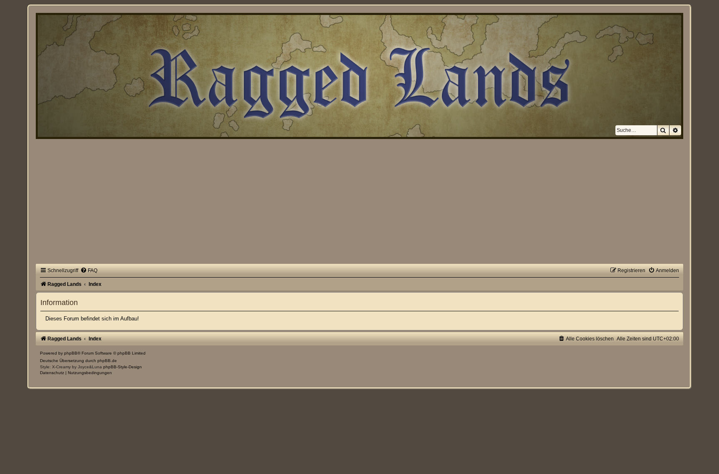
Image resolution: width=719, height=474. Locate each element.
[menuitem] (88, 270)
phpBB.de (107, 360)
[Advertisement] (359, 201)
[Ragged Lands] (40, 19)
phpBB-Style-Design (122, 367)
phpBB (70, 353)
